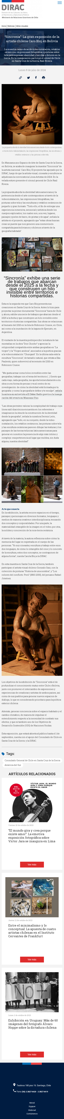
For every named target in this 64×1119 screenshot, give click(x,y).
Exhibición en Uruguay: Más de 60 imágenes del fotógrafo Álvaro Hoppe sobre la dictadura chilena (33, 1024)
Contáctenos (32, 1114)
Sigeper (32, 1106)
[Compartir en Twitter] (28, 78)
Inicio (4, 26)
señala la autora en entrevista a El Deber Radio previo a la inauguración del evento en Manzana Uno (32, 394)
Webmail (32, 1110)
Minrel (32, 1103)
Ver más (32, 864)
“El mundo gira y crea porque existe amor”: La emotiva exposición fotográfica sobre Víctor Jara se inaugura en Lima (31, 836)
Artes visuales (22, 26)
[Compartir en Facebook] (36, 78)
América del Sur (13, 765)
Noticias (11, 26)
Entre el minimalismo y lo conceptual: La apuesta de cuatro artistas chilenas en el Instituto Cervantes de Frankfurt (32, 931)
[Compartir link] (20, 78)
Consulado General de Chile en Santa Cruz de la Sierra (32, 760)
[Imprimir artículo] (43, 78)
